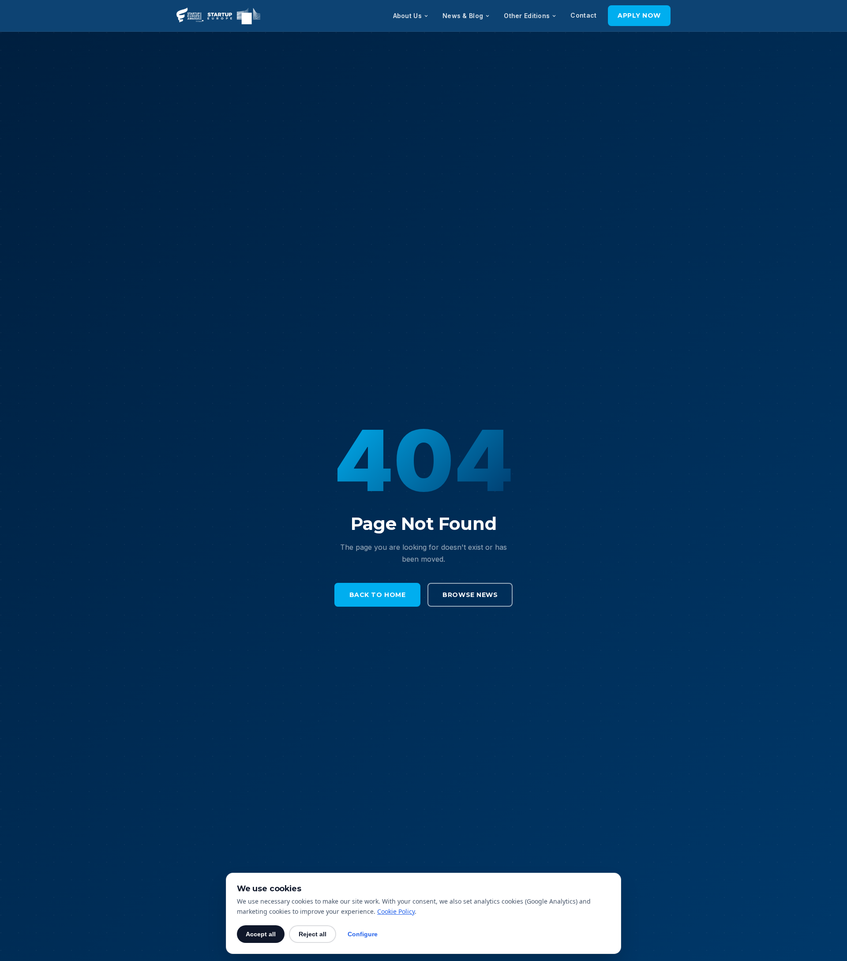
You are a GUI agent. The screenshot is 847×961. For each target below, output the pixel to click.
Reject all (312, 934)
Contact (583, 15)
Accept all (261, 934)
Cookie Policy (396, 911)
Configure (363, 934)
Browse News (470, 595)
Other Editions (527, 15)
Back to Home (377, 595)
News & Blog (462, 15)
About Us (407, 15)
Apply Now (639, 15)
